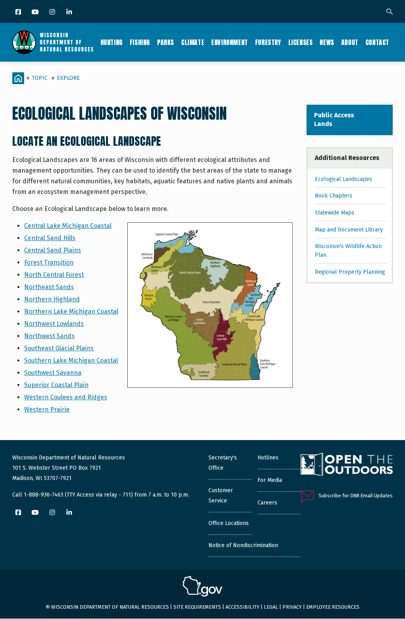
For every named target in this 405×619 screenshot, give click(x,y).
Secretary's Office (222, 462)
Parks (165, 42)
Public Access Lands (334, 119)
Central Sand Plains (52, 250)
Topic (39, 78)
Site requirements (197, 607)
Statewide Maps (334, 212)
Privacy (292, 607)
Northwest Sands (49, 336)
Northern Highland (52, 299)
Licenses (300, 42)
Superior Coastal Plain (56, 385)
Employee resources (333, 607)
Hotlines (267, 457)
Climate (192, 42)
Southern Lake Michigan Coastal (71, 360)
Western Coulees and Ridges (65, 397)
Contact (377, 42)
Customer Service (220, 495)
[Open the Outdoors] (347, 465)
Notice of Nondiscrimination (243, 545)
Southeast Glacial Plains (59, 348)
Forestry (268, 42)
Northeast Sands (49, 287)
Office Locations (228, 523)
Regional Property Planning (350, 272)
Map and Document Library (349, 229)
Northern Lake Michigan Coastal (71, 311)
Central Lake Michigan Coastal (68, 226)
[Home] (52, 42)
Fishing (140, 42)
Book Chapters (333, 195)
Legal (271, 607)
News (327, 42)
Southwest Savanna (52, 372)
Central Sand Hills (50, 238)
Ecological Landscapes (343, 179)
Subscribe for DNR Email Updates (355, 496)
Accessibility (242, 607)
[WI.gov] (202, 587)
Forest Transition (49, 262)
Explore (68, 78)
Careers (267, 502)
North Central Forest (54, 274)
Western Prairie (47, 409)
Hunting (111, 42)
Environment (229, 42)
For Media (269, 480)
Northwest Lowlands (54, 323)
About (349, 42)
